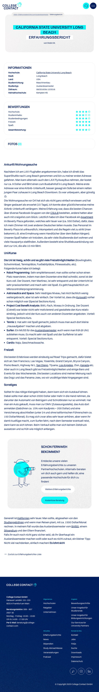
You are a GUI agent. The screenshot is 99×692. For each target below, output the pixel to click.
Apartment (87, 217)
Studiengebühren (14, 522)
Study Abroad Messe (52, 648)
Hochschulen (49, 603)
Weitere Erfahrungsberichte (58, 489)
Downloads (76, 652)
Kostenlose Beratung (54, 500)
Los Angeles (66, 365)
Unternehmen (49, 612)
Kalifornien (23, 518)
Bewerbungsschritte (80, 603)
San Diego (42, 365)
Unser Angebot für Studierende (79, 609)
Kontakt (74, 635)
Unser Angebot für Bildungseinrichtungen (81, 616)
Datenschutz (77, 661)
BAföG (75, 526)
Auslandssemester (45, 330)
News (46, 639)
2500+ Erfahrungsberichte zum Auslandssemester (31, 14)
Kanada (84, 365)
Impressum (76, 657)
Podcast (47, 657)
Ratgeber (47, 607)
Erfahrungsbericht (56, 14)
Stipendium (10, 530)
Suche (74, 648)
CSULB (54, 212)
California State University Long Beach (54, 72)
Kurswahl (81, 297)
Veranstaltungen (51, 652)
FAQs (73, 643)
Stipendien (48, 643)
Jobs (73, 639)
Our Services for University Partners (80, 624)
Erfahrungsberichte (52, 635)
